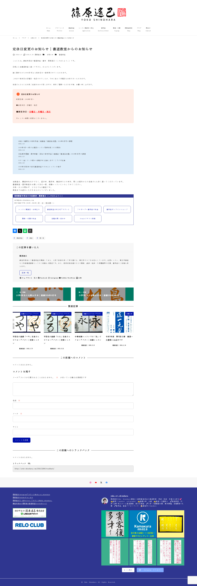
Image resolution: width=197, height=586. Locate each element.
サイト (15, 427)
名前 (16, 400)
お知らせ (50, 54)
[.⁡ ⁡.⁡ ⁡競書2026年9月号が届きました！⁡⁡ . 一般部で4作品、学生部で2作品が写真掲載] (170, 524)
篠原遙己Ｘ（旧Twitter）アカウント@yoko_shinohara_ (32, 500)
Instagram (54, 278)
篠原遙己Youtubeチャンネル (23, 497)
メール (17, 414)
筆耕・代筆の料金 (29, 218)
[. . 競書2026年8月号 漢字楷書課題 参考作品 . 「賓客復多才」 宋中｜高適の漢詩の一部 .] (115, 524)
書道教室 (62, 54)
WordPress (71, 278)
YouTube (64, 278)
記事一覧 (25, 272)
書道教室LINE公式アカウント (58, 209)
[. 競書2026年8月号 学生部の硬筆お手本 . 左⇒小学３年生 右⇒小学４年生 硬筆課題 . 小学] (170, 551)
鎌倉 (30, 238)
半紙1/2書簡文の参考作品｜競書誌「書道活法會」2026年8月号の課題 (45, 141)
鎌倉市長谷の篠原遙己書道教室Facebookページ (30, 503)
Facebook (43, 278)
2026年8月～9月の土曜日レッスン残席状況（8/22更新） (40, 147)
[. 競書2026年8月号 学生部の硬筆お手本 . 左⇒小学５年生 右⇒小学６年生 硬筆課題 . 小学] (143, 551)
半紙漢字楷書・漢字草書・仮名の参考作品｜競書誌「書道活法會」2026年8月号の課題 (52, 154)
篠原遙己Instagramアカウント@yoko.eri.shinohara (31, 494)
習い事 (41, 238)
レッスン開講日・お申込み (29, 209)
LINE (80, 278)
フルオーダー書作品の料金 (87, 209)
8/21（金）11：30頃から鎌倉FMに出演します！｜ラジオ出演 (41, 160)
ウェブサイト (27, 278)
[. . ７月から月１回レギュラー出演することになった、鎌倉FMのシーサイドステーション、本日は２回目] (143, 524)
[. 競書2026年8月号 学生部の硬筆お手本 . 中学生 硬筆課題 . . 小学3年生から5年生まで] (115, 551)
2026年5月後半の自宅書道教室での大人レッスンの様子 (39, 166)
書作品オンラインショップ (117, 209)
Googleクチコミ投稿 (88, 218)
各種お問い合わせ (58, 218)
